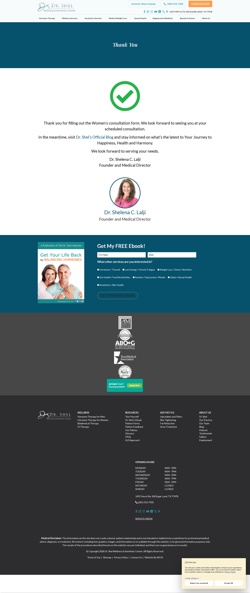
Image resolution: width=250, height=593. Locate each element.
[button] (143, 4)
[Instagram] (147, 12)
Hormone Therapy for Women (92, 420)
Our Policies (131, 430)
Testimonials (205, 433)
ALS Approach (132, 440)
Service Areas (143, 518)
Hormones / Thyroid (109, 269)
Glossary (129, 433)
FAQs (128, 436)
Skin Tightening (168, 420)
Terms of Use (94, 557)
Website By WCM (154, 557)
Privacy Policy (121, 557)
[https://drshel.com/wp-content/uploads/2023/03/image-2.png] (125, 334)
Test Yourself (132, 416)
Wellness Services (69, 18)
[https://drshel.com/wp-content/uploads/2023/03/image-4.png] (125, 357)
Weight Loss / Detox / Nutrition (176, 269)
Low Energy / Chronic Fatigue (140, 269)
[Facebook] (144, 12)
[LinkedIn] (159, 12)
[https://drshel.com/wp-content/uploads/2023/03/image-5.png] (125, 371)
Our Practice (205, 420)
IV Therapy (83, 426)
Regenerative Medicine (163, 18)
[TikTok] (151, 12)
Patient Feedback (134, 426)
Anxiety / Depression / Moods (150, 277)
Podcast (203, 430)
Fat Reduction (167, 423)
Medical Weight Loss (118, 18)
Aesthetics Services (93, 18)
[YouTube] (155, 12)
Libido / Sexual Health (181, 277)
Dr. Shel (203, 416)
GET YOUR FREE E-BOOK (118, 295)
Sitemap (107, 557)
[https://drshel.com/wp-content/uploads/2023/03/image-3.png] (125, 345)
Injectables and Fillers (171, 416)
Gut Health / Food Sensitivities (114, 277)
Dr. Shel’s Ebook (133, 420)
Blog (201, 426)
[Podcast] (167, 12)
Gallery (203, 436)
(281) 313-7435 (146, 502)
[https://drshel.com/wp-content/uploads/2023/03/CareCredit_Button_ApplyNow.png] (125, 385)
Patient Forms (132, 423)
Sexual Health (140, 18)
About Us (206, 18)
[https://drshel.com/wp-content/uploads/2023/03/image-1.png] (125, 322)
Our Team (204, 423)
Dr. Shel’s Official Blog (94, 137)
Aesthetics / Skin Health (111, 285)
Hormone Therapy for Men (91, 416)
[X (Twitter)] (163, 12)
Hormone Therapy (47, 18)
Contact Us (136, 557)
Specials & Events (187, 18)
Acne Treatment (168, 426)
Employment (205, 440)
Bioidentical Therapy (88, 423)
